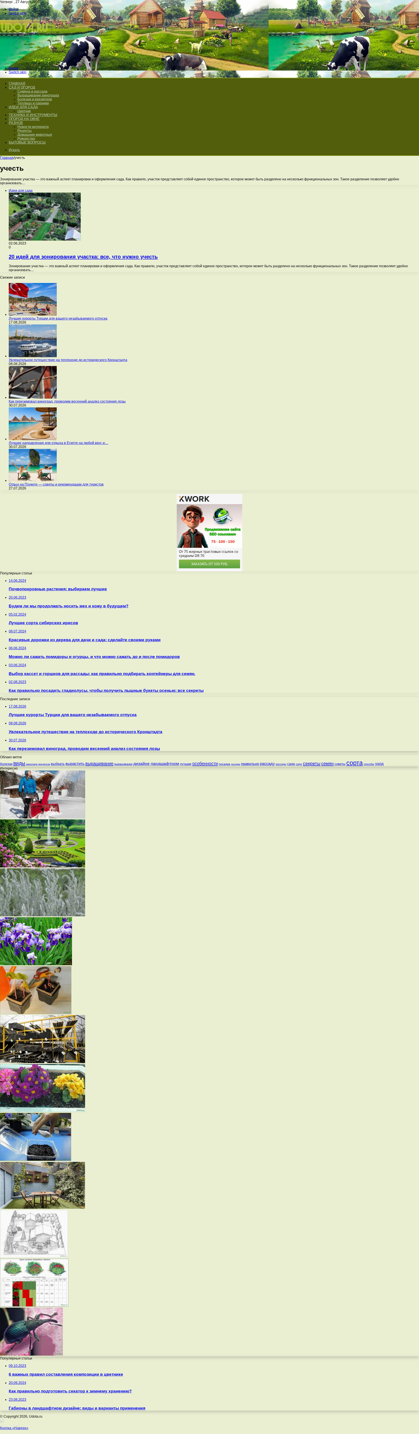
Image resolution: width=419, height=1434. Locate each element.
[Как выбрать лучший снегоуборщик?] (42, 817)
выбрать (58, 764)
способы (369, 764)
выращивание (99, 763)
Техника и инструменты (33, 115)
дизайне (141, 763)
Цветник (24, 111)
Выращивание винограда (38, 95)
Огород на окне (24, 119)
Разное (16, 123)
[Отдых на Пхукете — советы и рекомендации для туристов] (33, 480)
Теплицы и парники (33, 103)
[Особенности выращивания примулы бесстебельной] (42, 1111)
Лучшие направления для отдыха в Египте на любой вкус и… (58, 443)
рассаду (267, 764)
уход (379, 763)
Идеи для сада (23, 107)
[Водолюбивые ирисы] (36, 964)
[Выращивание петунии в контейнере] (35, 1160)
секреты (311, 763)
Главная (7, 158)
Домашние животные (34, 134)
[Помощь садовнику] (25, 61)
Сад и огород (22, 87)
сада (291, 764)
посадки (235, 764)
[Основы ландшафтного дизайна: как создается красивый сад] (42, 866)
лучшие (185, 764)
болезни (6, 764)
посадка (224, 764)
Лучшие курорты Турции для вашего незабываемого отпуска (58, 318)
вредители (44, 764)
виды (19, 763)
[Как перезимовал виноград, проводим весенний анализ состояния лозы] (33, 397)
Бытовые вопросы (27, 142)
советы (340, 764)
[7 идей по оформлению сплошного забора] (42, 1208)
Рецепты (24, 131)
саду (299, 764)
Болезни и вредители (34, 99)
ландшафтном (165, 763)
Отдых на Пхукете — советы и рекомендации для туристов (56, 484)
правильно (250, 764)
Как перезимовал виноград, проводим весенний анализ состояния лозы (67, 401)
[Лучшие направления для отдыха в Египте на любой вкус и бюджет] (33, 439)
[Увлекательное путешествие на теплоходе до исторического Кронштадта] (33, 356)
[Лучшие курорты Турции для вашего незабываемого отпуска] (33, 314)
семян (327, 763)
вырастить (74, 764)
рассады (281, 764)
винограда (32, 764)
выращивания (123, 764)
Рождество (26, 138)
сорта (354, 762)
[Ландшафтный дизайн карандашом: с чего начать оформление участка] (34, 1256)
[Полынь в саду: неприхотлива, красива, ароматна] (42, 915)
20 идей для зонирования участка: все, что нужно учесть (83, 257)
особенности (205, 763)
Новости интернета (33, 127)
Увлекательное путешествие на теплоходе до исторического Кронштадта (68, 360)
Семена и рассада (32, 91)
